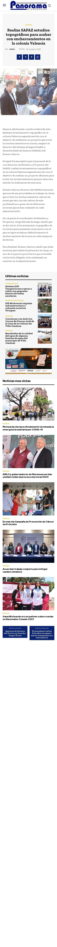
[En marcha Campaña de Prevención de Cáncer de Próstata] (28, 498)
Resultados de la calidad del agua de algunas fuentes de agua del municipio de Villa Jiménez (19, 338)
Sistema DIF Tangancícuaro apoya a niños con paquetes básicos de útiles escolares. (18, 291)
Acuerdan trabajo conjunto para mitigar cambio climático (25, 570)
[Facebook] (19, 57)
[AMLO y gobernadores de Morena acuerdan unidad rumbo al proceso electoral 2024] (28, 451)
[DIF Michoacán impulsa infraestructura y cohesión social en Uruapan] (45, 306)
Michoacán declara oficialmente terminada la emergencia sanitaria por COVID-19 (28, 428)
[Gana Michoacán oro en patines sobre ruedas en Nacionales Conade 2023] (28, 593)
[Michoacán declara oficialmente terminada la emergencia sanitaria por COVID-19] (28, 404)
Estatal (6, 423)
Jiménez (9, 316)
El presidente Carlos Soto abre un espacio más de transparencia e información (42, 634)
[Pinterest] (31, 57)
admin (12, 49)
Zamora (28, 25)
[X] (25, 57)
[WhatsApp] (37, 57)
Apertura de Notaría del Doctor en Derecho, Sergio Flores (15, 633)
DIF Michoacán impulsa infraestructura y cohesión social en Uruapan (18, 307)
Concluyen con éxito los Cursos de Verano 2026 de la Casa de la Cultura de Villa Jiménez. (19, 322)
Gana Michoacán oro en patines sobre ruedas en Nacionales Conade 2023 (28, 618)
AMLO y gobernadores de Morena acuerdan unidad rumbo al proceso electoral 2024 (27, 475)
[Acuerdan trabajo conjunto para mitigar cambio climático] (28, 546)
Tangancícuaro (11, 283)
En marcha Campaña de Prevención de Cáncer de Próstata (28, 523)
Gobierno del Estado (14, 300)
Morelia (6, 566)
